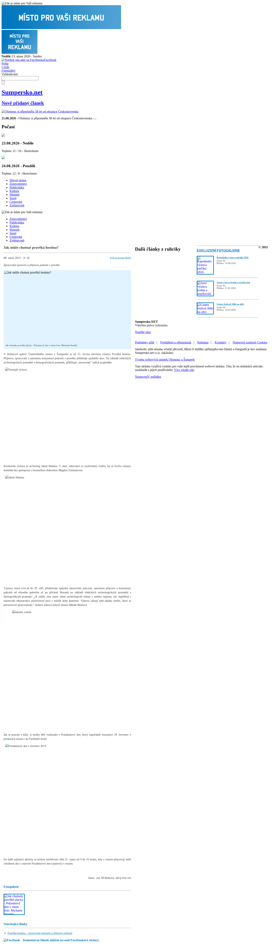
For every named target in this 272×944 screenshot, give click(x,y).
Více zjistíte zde (184, 370)
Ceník (5, 67)
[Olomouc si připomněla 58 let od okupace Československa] (40, 111)
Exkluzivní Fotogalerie (218, 250)
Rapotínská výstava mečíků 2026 (233, 257)
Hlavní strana (18, 180)
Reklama (202, 342)
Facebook (50, 60)
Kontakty (220, 342)
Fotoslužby (9, 70)
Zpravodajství (18, 183)
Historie (15, 194)
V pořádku (154, 376)
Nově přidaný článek (23, 103)
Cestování (16, 201)
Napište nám (143, 332)
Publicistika (17, 187)
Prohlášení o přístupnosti (175, 342)
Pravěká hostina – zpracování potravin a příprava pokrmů (40, 933)
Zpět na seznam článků (120, 257)
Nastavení (141, 376)
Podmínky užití (144, 342)
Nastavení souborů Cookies (250, 342)
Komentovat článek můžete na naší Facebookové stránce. (61, 940)
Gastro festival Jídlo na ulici (230, 304)
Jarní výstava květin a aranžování (233, 282)
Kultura (14, 191)
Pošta (5, 63)
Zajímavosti (17, 205)
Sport (13, 198)
